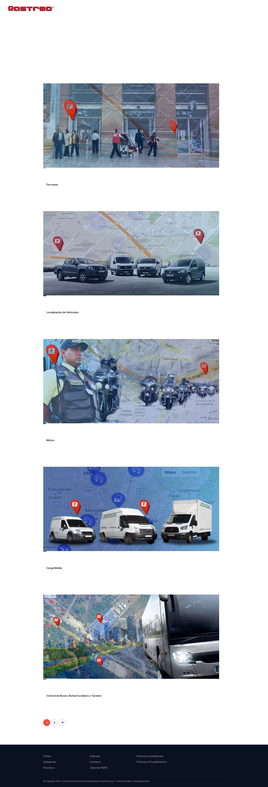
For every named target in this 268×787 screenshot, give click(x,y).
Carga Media (54, 568)
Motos (50, 440)
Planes (161, 8)
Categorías (176, 8)
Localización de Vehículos (62, 312)
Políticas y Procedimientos (151, 761)
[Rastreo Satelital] (31, 8)
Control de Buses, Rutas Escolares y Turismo (73, 695)
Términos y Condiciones (246, 8)
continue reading (58, 195)
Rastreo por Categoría (139, 40)
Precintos (192, 8)
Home (149, 8)
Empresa (207, 8)
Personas (52, 184)
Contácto (222, 8)
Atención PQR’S (98, 767)
